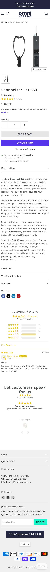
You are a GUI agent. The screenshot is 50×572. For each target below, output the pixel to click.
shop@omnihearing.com (20, 482)
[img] (7, 352)
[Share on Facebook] (3, 296)
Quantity (5, 119)
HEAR (38, 534)
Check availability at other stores (16, 161)
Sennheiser (9, 94)
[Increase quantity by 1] (24, 124)
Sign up (40, 521)
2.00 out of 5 (31, 316)
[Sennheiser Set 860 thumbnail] (5, 79)
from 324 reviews (25, 397)
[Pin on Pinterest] (19, 296)
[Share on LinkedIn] (13, 296)
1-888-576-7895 (22, 476)
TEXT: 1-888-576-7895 (25, 6)
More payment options (25, 149)
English (24, 544)
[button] (7, 98)
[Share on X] (8, 296)
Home (4, 22)
